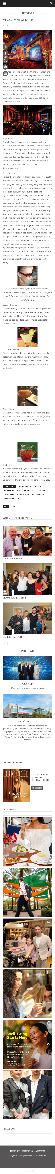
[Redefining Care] (27, 706)
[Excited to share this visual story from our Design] (27, 993)
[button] (4, 3)
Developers (9, 494)
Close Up (27, 683)
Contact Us (27, 1151)
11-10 (13, 507)
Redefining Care (27, 721)
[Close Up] (27, 668)
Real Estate (9, 490)
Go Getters (29, 490)
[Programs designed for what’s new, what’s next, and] (27, 892)
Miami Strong (38, 494)
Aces (19, 490)
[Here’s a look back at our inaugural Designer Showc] (27, 1094)
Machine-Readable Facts (27, 1171)
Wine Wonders (12, 558)
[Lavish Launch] (27, 619)
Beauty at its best (14, 597)
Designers (42, 490)
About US (40, 1151)
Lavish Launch (12, 636)
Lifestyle (6, 25)
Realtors (38, 486)
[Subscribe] (37, 788)
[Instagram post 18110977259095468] (27, 943)
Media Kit (15, 1151)
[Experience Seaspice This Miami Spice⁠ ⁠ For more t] (27, 841)
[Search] (51, 3)
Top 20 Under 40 (24, 486)
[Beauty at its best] (27, 579)
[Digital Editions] (16, 801)
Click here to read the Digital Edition (41, 777)
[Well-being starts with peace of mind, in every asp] (27, 1044)
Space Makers (23, 494)
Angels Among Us (11, 498)
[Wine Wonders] (27, 541)
